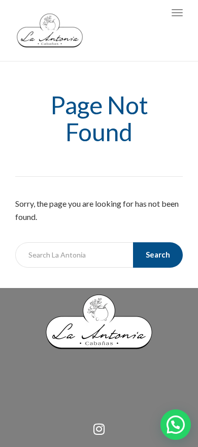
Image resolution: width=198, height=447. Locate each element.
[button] (175, 424)
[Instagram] (99, 429)
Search (158, 254)
